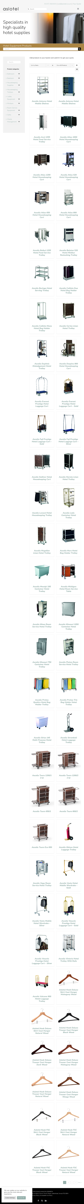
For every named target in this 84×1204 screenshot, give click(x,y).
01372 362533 (50, 4)
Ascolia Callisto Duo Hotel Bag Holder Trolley (68, 290)
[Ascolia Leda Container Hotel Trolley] (68, 486)
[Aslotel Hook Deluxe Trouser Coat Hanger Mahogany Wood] (68, 1040)
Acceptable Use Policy (46, 1195)
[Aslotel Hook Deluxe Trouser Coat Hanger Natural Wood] (42, 1071)
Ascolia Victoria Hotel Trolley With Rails (69, 959)
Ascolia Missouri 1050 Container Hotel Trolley (69, 626)
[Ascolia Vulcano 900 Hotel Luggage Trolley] (42, 970)
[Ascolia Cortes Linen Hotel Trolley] (68, 300)
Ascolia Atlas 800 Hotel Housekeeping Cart (68, 215)
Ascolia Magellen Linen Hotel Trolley (42, 551)
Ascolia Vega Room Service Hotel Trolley (41, 884)
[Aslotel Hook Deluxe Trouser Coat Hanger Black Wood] (68, 1008)
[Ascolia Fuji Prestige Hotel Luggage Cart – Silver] (68, 413)
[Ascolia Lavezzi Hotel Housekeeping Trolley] (42, 486)
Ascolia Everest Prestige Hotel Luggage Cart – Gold (68, 404)
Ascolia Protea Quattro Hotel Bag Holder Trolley (41, 702)
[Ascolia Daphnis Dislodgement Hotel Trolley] (42, 337)
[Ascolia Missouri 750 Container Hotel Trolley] (42, 636)
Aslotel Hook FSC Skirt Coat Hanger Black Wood (41, 1132)
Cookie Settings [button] (10, 1198)
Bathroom (10, 74)
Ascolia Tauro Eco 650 (42, 847)
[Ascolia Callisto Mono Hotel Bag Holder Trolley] (42, 300)
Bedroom (10, 78)
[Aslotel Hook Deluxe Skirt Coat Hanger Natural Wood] (42, 1008)
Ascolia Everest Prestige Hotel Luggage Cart (42, 404)
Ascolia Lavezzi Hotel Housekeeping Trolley (42, 514)
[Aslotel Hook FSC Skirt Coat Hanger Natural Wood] (68, 1104)
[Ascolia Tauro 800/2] (68, 785)
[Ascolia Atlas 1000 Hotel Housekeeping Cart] (68, 111)
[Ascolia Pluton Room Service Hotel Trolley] (68, 636)
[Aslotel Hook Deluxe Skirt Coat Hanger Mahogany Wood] (68, 970)
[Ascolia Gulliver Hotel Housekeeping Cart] (42, 451)
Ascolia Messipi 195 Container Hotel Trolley (42, 589)
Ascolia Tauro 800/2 (69, 811)
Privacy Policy (35, 1195)
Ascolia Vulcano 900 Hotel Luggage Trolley (42, 998)
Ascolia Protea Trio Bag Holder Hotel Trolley (68, 702)
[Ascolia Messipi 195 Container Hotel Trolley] (42, 560)
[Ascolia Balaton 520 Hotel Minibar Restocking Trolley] (68, 224)
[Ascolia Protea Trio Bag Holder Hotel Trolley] (68, 674)
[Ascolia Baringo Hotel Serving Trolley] (42, 262)
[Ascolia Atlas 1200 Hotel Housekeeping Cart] (42, 148)
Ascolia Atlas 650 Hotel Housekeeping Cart (42, 215)
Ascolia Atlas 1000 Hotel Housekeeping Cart (68, 139)
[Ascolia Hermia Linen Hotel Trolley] (68, 451)
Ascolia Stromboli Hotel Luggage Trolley (68, 740)
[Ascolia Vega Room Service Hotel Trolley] (42, 857)
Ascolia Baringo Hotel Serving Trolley (42, 289)
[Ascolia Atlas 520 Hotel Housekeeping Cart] (68, 148)
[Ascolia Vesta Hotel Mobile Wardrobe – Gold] (68, 857)
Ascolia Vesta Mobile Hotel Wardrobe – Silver (41, 923)
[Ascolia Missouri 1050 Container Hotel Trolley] (68, 598)
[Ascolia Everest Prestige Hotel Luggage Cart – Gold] (68, 375)
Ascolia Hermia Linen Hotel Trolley (68, 478)
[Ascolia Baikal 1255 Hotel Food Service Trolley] (42, 224)
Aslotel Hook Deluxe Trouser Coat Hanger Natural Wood (41, 1094)
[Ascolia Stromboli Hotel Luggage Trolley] (68, 711)
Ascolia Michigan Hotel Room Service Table (69, 589)
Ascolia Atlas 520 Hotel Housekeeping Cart (68, 177)
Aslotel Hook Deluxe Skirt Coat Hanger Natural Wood (41, 1031)
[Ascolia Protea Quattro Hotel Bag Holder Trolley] (42, 674)
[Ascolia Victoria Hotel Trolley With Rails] (68, 932)
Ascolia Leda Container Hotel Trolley (68, 515)
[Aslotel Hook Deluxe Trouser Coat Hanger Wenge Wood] (68, 1071)
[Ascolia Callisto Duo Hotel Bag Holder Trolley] (68, 262)
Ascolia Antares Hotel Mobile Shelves (42, 102)
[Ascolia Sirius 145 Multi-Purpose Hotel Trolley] (42, 711)
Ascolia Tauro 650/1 (42, 811)
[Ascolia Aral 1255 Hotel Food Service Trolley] (42, 111)
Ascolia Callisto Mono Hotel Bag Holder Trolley (42, 328)
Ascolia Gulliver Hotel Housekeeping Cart (42, 478)
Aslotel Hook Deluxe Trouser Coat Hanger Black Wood (68, 1030)
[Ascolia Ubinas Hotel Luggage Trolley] (68, 821)
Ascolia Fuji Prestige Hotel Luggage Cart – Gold (42, 441)
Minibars (10, 103)
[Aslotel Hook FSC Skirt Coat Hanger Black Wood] (42, 1104)
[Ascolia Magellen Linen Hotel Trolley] (42, 524)
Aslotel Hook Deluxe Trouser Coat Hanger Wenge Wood (68, 1094)
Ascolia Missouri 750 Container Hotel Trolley (41, 664)
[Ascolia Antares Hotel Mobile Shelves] (42, 75)
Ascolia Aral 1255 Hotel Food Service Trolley (42, 139)
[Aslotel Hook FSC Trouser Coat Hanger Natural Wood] (68, 1141)
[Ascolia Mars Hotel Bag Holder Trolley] (68, 524)
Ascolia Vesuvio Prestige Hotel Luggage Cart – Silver (42, 961)
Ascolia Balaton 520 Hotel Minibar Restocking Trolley (68, 252)
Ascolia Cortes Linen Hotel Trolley (68, 327)
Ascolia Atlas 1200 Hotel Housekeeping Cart (42, 177)
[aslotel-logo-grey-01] (10, 8)
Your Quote (77, 4)
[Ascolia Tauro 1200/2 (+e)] (68, 749)
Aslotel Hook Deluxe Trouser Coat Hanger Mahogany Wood (68, 1062)
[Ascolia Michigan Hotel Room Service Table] (68, 560)
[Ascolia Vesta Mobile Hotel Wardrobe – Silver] (42, 895)
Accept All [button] (21, 1198)
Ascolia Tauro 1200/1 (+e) (42, 776)
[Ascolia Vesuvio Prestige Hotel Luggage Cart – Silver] (42, 932)
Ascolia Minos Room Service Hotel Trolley (41, 625)
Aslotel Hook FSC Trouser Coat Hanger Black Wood (41, 1170)
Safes (9, 115)
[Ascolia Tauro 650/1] (42, 785)
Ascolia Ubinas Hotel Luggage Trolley (68, 848)
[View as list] (77, 69)
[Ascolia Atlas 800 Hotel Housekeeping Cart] (68, 186)
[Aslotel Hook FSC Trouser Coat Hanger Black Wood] (42, 1141)
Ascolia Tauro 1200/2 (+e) (68, 776)
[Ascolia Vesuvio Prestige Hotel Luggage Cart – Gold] (68, 895)
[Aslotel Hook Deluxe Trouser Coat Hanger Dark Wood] (42, 1040)
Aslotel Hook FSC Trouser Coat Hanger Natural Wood (68, 1170)
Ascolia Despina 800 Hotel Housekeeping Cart (68, 366)
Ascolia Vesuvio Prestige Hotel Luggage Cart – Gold (68, 923)
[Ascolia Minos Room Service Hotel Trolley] (42, 598)
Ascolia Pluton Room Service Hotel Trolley (68, 663)
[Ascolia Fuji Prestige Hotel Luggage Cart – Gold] (42, 413)
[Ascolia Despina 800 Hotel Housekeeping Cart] (68, 337)
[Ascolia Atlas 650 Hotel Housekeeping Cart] (42, 186)
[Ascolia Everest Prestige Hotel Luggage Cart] (42, 375)
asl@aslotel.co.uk (64, 4)
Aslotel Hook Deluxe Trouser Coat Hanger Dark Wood (41, 1062)
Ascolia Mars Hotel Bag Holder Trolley (68, 551)
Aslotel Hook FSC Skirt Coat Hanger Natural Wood (68, 1132)
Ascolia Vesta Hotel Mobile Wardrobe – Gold (69, 885)
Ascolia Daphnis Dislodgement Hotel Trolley (42, 366)
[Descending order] (53, 65)
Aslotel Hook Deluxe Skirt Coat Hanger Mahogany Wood (68, 992)
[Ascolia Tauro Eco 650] (42, 821)
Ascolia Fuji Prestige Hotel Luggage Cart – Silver (69, 441)
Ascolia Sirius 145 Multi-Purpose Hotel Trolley (41, 740)
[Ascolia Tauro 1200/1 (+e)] (42, 749)
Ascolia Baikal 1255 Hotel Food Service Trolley (42, 252)
